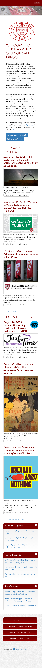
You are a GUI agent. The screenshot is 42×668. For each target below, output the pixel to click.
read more (15, 195)
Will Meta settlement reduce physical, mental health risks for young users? (20, 561)
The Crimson (11, 586)
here (13, 130)
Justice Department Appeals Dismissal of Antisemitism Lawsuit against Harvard (18, 600)
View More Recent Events (15, 519)
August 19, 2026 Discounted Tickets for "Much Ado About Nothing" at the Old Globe (19, 450)
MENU (37, 3)
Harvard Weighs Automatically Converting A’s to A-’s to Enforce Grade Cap (20, 593)
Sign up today (30, 125)
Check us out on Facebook (16, 135)
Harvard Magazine (14, 525)
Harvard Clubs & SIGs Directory (20, 632)
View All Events (12, 311)
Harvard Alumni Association (20, 620)
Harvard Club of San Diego (6, 2)
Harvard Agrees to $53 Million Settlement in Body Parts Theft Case (20, 546)
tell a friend (7, 195)
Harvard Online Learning (20, 638)
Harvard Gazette (13, 554)
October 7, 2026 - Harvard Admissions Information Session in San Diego (21, 254)
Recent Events (18, 317)
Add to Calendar (23, 195)
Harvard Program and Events (20, 626)
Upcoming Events (14, 149)
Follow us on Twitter (14, 139)
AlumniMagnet (20, 649)
